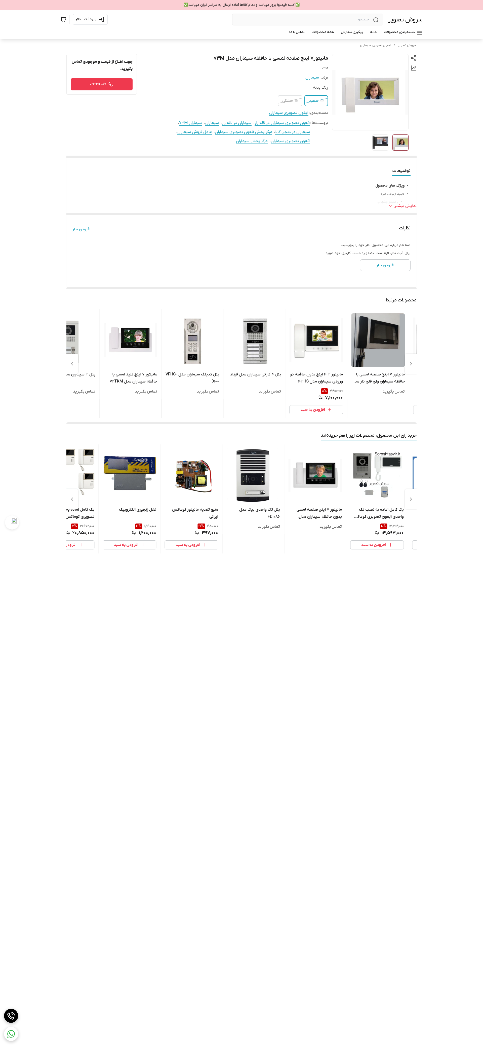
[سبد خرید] (63, 19)
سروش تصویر (405, 20)
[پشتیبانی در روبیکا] (12, 522)
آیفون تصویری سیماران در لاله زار (282, 122)
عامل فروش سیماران (194, 131)
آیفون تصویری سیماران (375, 45)
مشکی (287, 100)
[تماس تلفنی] (11, 1016)
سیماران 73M (190, 122)
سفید (313, 100)
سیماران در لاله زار (237, 122)
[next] (72, 364)
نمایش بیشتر (405, 205)
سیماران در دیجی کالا (292, 131)
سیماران (312, 77)
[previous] (411, 364)
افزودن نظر (81, 229)
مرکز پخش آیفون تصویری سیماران (243, 131)
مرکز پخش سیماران (252, 141)
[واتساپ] (11, 1034)
